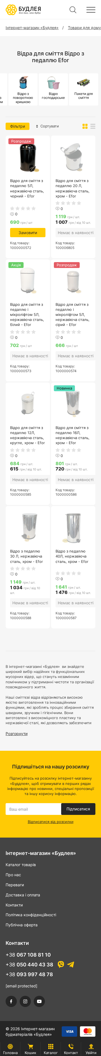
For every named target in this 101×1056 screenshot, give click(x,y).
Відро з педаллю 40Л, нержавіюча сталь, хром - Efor (72, 556)
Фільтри (17, 126)
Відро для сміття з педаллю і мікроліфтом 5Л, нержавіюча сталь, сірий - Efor (72, 314)
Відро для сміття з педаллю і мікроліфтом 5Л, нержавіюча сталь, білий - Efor (27, 314)
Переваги (15, 884)
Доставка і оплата (23, 894)
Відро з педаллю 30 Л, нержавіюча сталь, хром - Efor (26, 556)
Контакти (14, 905)
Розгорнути (16, 733)
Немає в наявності (75, 232)
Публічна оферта (22, 924)
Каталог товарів (21, 864)
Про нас (13, 874)
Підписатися (78, 808)
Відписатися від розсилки (51, 821)
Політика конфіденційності (31, 914)
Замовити (28, 232)
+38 (28, 955)
